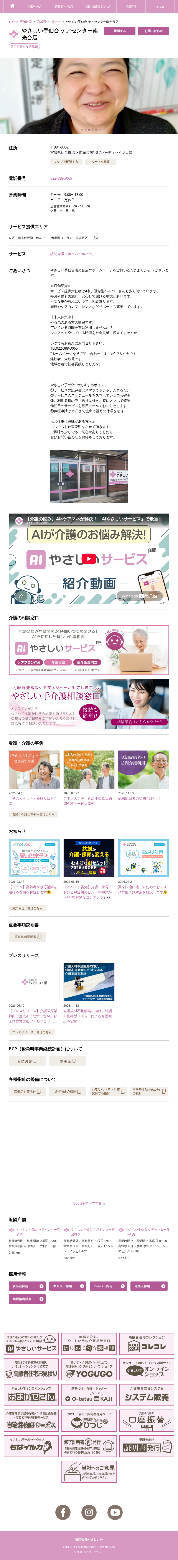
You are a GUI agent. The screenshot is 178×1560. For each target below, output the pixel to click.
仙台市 (56, 22)
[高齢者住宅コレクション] (146, 1344)
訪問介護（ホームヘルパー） (73, 253)
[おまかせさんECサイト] (31, 1395)
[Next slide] (169, 96)
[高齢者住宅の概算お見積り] (31, 1369)
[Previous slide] (8, 96)
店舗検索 (26, 22)
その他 (160, 6)
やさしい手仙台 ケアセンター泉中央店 (147, 1232)
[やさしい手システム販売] (146, 1395)
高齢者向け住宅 (64, 6)
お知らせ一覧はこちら (27, 908)
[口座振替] (146, 1421)
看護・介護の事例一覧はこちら (33, 814)
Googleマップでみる (89, 1203)
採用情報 (131, 6)
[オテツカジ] (89, 1395)
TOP (12, 22)
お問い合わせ (154, 31)
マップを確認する (66, 161)
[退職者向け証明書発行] (146, 1446)
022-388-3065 (61, 178)
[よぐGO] (89, 1369)
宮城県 (41, 22)
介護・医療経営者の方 (98, 6)
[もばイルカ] (31, 1446)
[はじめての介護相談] (89, 1344)
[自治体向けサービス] (31, 1421)
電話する (120, 31)
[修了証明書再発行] (89, 1446)
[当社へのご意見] (89, 1472)
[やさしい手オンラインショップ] (146, 1369)
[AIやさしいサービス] (31, 1344)
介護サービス (35, 6)
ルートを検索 (101, 161)
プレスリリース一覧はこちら (32, 1032)
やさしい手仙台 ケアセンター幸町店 (38, 1232)
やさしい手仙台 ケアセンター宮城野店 (93, 1232)
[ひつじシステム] (89, 1421)
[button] (89, 96)
